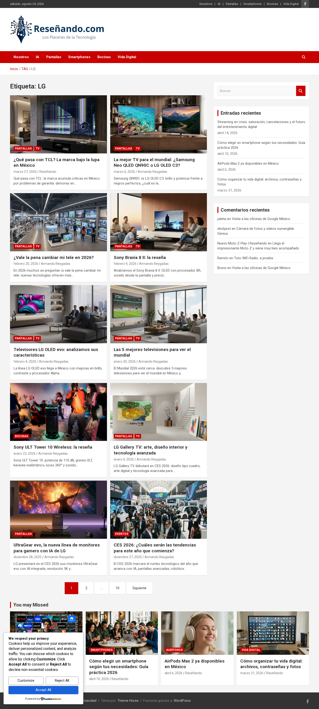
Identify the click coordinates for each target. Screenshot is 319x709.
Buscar (300, 91)
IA (219, 4)
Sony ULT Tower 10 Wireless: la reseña (53, 447)
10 (117, 588)
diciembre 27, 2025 (128, 557)
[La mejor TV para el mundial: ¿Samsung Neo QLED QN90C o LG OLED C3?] (158, 124)
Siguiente (139, 588)
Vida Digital (291, 4)
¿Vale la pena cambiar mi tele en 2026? (54, 257)
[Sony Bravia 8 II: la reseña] (158, 222)
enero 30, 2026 (125, 361)
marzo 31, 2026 (251, 673)
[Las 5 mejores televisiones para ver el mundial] (158, 314)
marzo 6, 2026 (124, 172)
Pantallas (232, 4)
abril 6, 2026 (173, 673)
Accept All (43, 690)
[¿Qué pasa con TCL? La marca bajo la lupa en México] (58, 124)
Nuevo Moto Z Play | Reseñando (242, 243)
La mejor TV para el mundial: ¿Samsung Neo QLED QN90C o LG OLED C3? (154, 162)
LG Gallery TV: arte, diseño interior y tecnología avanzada (151, 450)
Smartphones (252, 4)
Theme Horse (127, 700)
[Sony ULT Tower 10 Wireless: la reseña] (58, 412)
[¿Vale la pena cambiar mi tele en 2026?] (58, 222)
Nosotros (205, 4)
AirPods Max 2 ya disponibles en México (248, 163)
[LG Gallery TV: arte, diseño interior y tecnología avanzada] (158, 412)
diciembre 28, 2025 (28, 557)
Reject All (62, 680)
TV (37, 148)
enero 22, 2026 (24, 453)
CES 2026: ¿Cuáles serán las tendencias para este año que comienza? (155, 547)
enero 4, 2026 (124, 459)
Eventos (121, 533)
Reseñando (47, 172)
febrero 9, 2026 (125, 264)
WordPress (182, 700)
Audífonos (174, 650)
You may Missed (30, 605)
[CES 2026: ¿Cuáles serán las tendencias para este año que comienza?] (158, 510)
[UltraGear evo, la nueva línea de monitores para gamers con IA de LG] (58, 510)
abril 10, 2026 (99, 679)
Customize (26, 680)
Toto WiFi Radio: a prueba (253, 258)
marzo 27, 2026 (25, 172)
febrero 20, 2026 (26, 264)
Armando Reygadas (152, 172)
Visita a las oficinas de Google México (261, 219)
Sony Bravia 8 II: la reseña (140, 257)
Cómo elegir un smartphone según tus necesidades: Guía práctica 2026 (118, 666)
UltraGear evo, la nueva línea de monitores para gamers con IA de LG (57, 547)
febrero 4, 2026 (25, 361)
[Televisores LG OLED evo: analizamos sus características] (58, 314)
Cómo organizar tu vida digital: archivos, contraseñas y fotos (271, 664)
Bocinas (272, 4)
